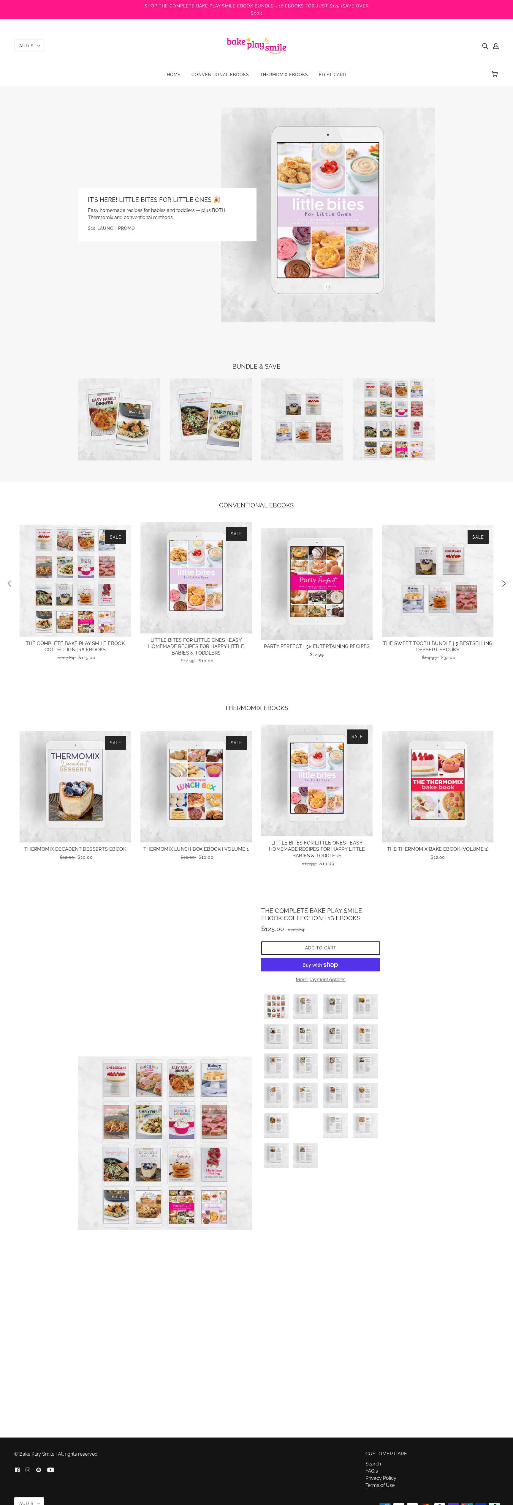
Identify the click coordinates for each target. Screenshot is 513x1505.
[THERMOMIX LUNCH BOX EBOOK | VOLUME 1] (196, 786)
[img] (485, 46)
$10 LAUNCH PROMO (111, 228)
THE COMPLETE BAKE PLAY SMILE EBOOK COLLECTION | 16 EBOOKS (311, 914)
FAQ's (371, 1471)
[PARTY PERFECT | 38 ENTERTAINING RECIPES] (317, 584)
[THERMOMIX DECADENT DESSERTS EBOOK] (75, 786)
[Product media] (165, 1143)
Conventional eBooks (256, 505)
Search (373, 1464)
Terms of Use (380, 1485)
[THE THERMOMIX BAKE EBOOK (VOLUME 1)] (437, 786)
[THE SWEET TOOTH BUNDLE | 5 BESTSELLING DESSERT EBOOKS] (437, 581)
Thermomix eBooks (256, 708)
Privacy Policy (380, 1478)
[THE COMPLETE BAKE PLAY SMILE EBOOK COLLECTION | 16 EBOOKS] (75, 581)
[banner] (256, 45)
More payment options (321, 979)
